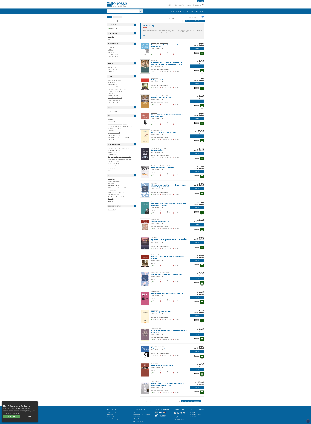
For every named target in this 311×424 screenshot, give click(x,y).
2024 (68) (111, 52)
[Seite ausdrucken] (202, 17)
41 (195, 20)
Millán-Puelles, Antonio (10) (115, 95)
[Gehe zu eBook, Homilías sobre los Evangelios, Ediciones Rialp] (145, 370)
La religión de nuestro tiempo (162, 97)
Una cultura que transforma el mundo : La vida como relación (168, 46)
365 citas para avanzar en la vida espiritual (166, 274)
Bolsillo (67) (111, 183)
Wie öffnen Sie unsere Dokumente (142, 414)
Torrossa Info (193, 412)
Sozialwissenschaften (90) (115, 128)
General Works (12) (113, 163)
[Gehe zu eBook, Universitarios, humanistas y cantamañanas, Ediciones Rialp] (145, 298)
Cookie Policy (110, 416)
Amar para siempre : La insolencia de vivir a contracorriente (167, 115)
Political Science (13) (113, 161)
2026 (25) (111, 47)
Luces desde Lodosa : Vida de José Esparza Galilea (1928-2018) (169, 331)
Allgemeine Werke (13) (114, 133)
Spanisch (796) (112, 67)
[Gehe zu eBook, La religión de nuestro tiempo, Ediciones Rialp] (145, 101)
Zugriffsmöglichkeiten (138, 418)
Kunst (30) (111, 130)
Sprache (200, 1)
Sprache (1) (111, 139)
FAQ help (170, 5)
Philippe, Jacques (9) (113, 102)
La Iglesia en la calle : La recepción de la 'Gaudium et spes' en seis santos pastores (169, 240)
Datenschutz (110, 414)
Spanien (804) (112, 210)
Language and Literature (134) (116, 150)
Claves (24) (111, 199)
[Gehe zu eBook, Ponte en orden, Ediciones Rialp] (145, 154)
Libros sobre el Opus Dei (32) (116, 192)
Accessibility (110, 418)
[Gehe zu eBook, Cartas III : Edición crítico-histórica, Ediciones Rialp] (145, 136)
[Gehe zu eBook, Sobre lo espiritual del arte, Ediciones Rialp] (145, 316)
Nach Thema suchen (182, 11)
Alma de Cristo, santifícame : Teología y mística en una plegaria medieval (168, 186)
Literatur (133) (112, 122)
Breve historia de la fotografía (162, 167)
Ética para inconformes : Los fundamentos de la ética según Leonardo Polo (168, 384)
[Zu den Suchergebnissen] (141, 11)
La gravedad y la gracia (159, 348)
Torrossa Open (194, 416)
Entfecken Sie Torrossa (112, 412)
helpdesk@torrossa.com (142, 420)
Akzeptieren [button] (11, 416)
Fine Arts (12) (111, 168)
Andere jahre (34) (113, 59)
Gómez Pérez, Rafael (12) (115, 87)
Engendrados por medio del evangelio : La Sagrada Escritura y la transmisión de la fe (166, 63)
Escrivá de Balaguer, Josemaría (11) (117, 89)
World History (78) (113, 152)
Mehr (144, 35)
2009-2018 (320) (113, 56)
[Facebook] (175, 413)
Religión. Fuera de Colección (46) (117, 188)
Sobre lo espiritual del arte (161, 312)
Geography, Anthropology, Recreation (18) (119, 157)
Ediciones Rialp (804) (113, 111)
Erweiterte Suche (168, 11)
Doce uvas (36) (112, 190)
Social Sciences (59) (113, 154)
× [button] (35, 403)
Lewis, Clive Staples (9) (114, 100)
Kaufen (197, 48)
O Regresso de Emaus (159, 80)
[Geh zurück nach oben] (308, 421)
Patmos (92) (111, 179)
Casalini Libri (177, 418)
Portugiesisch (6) (112, 69)
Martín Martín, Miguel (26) (115, 82)
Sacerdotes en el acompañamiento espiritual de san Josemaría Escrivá (168, 204)
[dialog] (20, 411)
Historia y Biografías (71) (114, 181)
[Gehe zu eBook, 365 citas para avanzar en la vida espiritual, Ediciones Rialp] (145, 279)
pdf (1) (110, 39)
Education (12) (112, 166)
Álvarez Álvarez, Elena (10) (115, 98)
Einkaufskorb (198, 5)
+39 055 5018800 (139, 422)
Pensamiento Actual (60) (114, 185)
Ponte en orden (157, 150)
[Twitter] (178, 413)
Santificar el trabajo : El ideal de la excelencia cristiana (167, 257)
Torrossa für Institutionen (196, 414)
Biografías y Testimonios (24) (116, 197)
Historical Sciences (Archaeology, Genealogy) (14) (121, 159)
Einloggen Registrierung (183, 5)
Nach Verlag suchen (197, 11)
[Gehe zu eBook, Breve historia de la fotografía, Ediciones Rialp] (145, 171)
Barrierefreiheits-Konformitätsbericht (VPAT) (118, 420)
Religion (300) (111, 119)
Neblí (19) (110, 201)
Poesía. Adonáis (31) (113, 194)
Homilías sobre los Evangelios (162, 365)
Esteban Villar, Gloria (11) (115, 91)
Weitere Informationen (14, 413)
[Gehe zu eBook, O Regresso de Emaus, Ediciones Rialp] (145, 84)
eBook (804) (112, 28)
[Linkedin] (181, 413)
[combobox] (125, 11)
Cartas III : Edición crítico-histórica (163, 132)
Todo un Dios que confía (160, 221)
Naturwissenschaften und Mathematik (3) (119, 137)
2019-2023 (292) (113, 54)
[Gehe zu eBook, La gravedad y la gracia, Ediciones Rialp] (145, 352)
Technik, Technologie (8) (114, 135)
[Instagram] (184, 413)
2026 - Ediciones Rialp (157, 48)
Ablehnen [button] (28, 416)
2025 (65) (111, 50)
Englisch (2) (111, 71)
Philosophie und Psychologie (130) (117, 124)
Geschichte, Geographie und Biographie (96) (120, 126)
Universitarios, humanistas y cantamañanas (167, 293)
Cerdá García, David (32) (114, 80)
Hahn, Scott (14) (112, 84)
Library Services (194, 418)
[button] (186, 17)
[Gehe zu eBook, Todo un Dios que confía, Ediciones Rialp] (145, 225)
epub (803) (111, 37)
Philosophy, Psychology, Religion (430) (118, 148)
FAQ (134, 412)
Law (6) (110, 170)
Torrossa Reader (137, 416)
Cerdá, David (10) (112, 93)
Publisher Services (194, 420)
